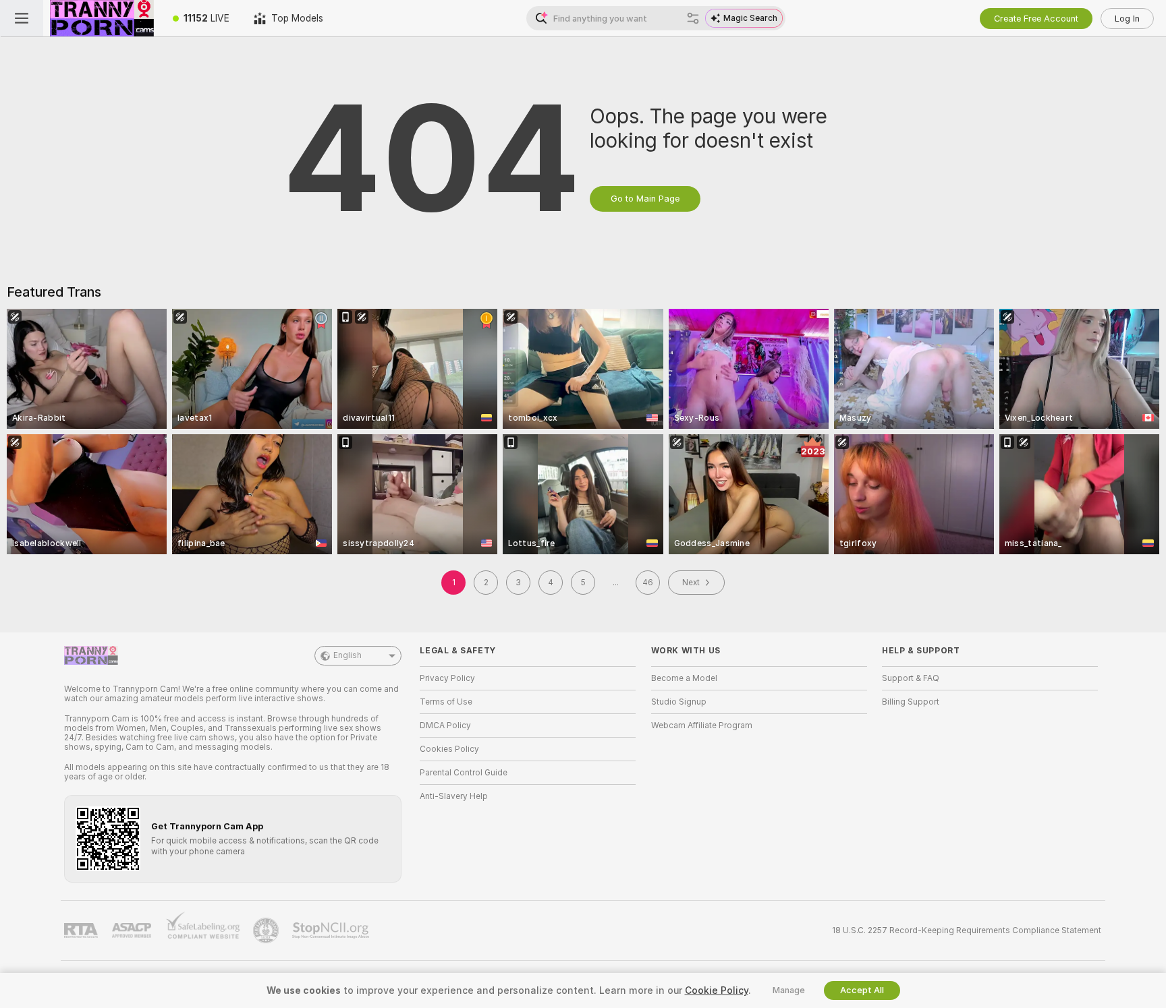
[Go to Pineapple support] (267, 930)
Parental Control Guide (463, 772)
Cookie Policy (716, 990)
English (347, 655)
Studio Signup (678, 702)
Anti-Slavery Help (454, 796)
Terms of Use (446, 702)
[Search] (693, 18)
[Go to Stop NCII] (332, 930)
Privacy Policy (447, 678)
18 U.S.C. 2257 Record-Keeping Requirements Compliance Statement (966, 930)
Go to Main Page (645, 199)
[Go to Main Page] (102, 18)
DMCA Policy (445, 725)
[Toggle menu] (21, 18)
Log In (1127, 18)
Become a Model (684, 678)
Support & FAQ (910, 678)
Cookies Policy (449, 749)
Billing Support (910, 702)
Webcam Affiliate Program (701, 725)
